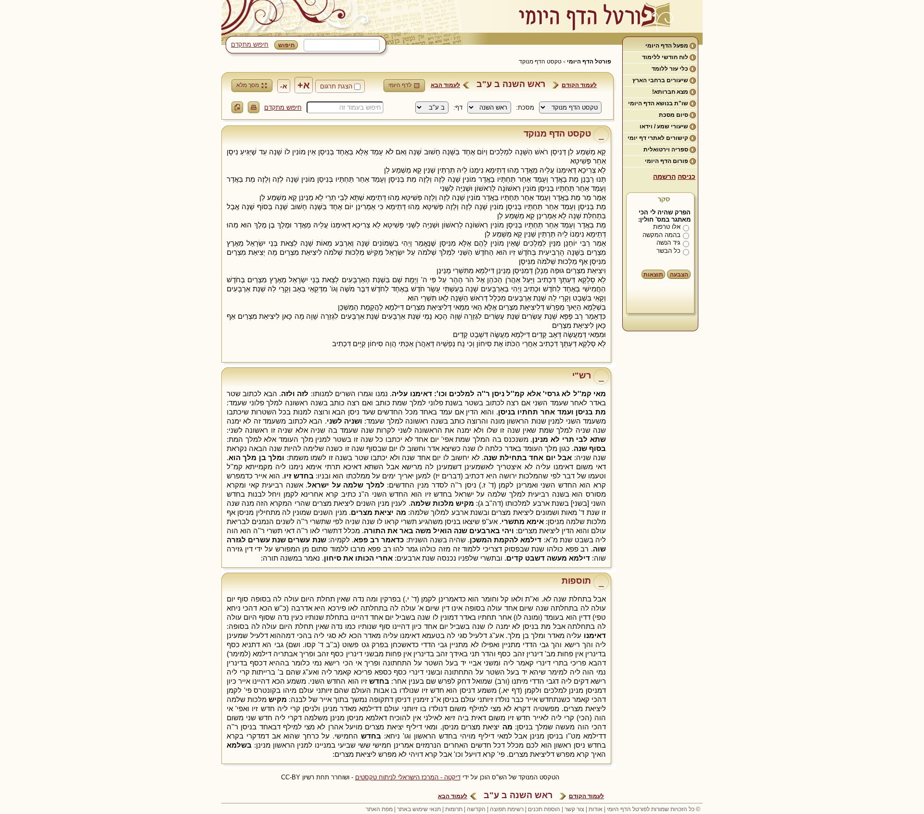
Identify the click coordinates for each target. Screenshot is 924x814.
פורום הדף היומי (666, 161)
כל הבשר (668, 250)
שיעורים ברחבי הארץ (660, 80)
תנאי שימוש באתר (419, 809)
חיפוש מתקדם (250, 44)
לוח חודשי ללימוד (665, 57)
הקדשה (476, 809)
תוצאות (653, 274)
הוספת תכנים (544, 809)
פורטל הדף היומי (589, 61)
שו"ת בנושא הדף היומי (658, 103)
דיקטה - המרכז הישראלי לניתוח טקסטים (408, 777)
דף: (457, 107)
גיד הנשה (668, 242)
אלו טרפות (666, 226)
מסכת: (525, 107)
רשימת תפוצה (507, 809)
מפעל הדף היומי (666, 45)
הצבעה (679, 274)
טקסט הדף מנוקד (540, 61)
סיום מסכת (673, 115)
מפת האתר (379, 809)
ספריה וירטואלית (665, 149)
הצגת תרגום (336, 86)
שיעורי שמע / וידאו (664, 126)
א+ (303, 85)
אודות (596, 809)
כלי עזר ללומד (670, 68)
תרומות (453, 809)
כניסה (686, 176)
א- (283, 86)
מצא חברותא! (670, 91)
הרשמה (664, 176)
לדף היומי (399, 85)
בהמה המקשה (661, 234)
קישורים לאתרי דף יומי (658, 138)
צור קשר (574, 809)
